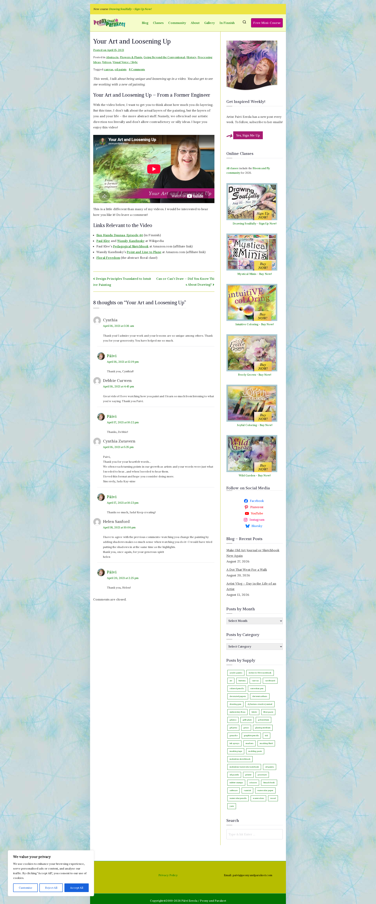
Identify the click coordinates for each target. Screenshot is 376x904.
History (191, 57)
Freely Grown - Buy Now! (254, 374)
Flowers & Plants (131, 57)
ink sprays (235, 743)
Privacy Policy (168, 875)
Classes (158, 23)
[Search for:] (255, 834)
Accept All (76, 887)
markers (249, 743)
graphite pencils (251, 735)
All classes (232, 168)
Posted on (108, 50)
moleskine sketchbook (240, 759)
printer (248, 774)
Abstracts (112, 57)
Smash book (269, 782)
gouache (234, 735)
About (195, 23)
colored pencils (237, 688)
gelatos (233, 720)
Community (177, 23)
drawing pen (235, 704)
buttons (242, 680)
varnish (247, 790)
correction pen (256, 688)
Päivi (112, 355)
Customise (25, 887)
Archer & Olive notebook (260, 672)
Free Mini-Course (267, 23)
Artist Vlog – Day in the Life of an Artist (251, 586)
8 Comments (137, 69)
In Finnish (227, 23)
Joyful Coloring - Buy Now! (254, 425)
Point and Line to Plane (144, 252)
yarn (232, 806)
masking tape (236, 751)
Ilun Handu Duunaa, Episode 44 (119, 235)
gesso (246, 727)
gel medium (263, 720)
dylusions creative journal (260, 704)
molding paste (255, 751)
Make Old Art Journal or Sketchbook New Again (252, 553)
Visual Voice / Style (125, 62)
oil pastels (234, 774)
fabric (254, 712)
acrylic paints (236, 672)
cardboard (270, 680)
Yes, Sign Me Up (248, 135)
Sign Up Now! (143, 9)
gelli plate (247, 720)
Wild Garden (247, 475)
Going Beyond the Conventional (164, 57)
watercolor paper (265, 790)
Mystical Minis (246, 274)
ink (266, 735)
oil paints (121, 69)
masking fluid (266, 743)
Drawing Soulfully (244, 223)
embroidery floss (238, 712)
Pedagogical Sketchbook (131, 246)
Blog (145, 23)
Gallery (209, 23)
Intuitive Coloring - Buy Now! (254, 324)
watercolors (258, 798)
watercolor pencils (238, 798)
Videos (106, 62)
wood (273, 798)
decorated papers (238, 696)
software (234, 790)
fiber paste (268, 712)
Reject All (51, 887)
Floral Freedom (108, 258)
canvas (108, 69)
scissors (253, 782)
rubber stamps (236, 782)
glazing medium (262, 727)
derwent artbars (259, 696)
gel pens (233, 727)
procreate (262, 774)
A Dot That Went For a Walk (246, 569)
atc (231, 680)
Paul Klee (103, 241)
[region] (51, 873)
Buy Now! (265, 274)
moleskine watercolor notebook (244, 767)
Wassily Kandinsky (131, 241)
